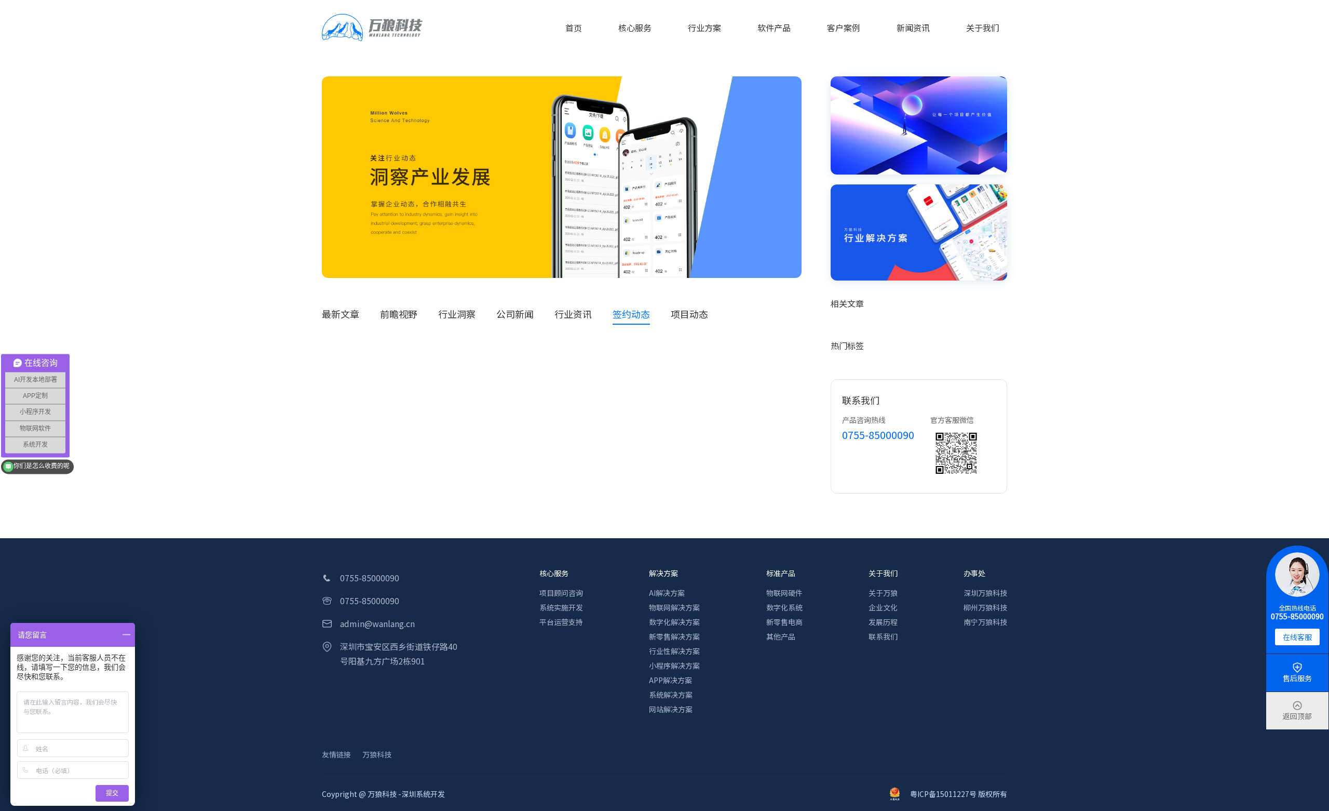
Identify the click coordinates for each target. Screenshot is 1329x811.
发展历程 (883, 622)
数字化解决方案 (674, 622)
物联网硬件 (784, 593)
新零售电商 (784, 622)
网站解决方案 (671, 709)
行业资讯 (573, 314)
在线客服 (1297, 637)
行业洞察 (457, 314)
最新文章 (340, 314)
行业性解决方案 (674, 651)
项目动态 (689, 314)
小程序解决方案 (674, 665)
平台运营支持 (561, 622)
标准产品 (780, 573)
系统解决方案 (671, 694)
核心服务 (553, 573)
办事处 (974, 573)
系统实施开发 (561, 607)
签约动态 (631, 314)
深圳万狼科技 (985, 593)
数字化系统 (784, 607)
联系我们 (883, 636)
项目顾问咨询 (561, 593)
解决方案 (663, 573)
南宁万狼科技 (985, 622)
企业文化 (883, 607)
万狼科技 (376, 754)
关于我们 (883, 573)
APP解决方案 (670, 680)
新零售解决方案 (674, 636)
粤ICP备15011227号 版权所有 (958, 794)
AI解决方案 (667, 593)
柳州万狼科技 (985, 607)
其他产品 (780, 636)
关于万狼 (883, 593)
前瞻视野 (398, 314)
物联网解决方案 (674, 607)
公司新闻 (515, 314)
